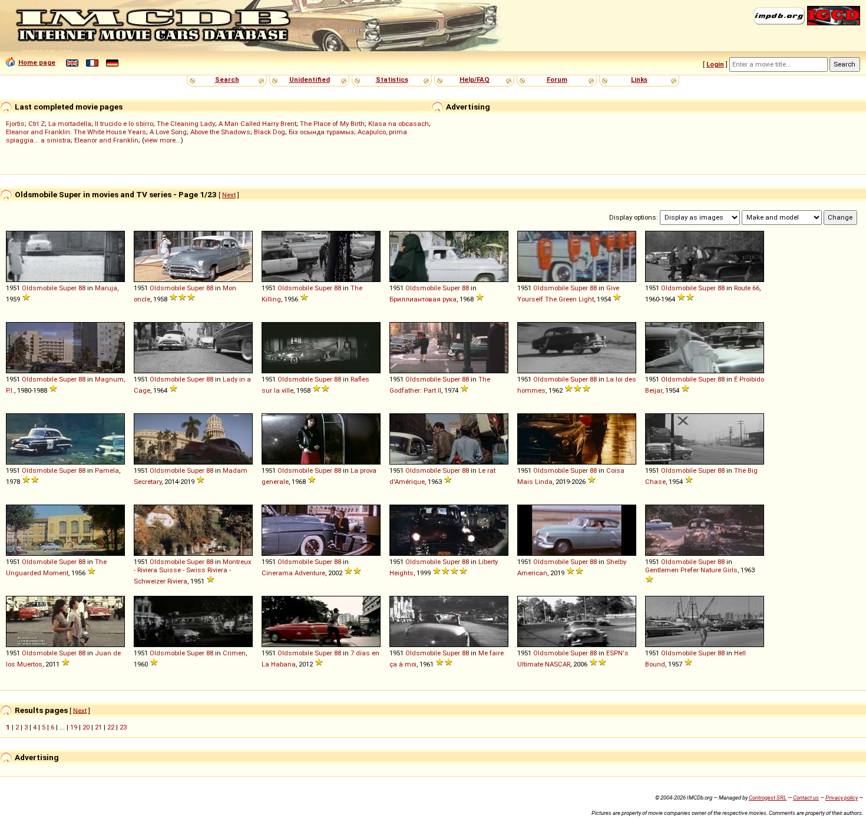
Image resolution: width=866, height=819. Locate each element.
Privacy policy (841, 797)
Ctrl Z (36, 124)
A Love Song (168, 132)
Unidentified (309, 79)
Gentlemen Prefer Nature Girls (691, 570)
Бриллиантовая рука (423, 299)
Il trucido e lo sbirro (124, 124)
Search (227, 79)
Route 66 (746, 288)
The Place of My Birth (332, 124)
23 (123, 727)
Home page (36, 62)
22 (110, 727)
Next (229, 195)
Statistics (392, 79)
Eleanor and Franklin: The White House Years (76, 132)
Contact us (806, 797)
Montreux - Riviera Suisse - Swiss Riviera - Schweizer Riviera (193, 571)
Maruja (106, 288)
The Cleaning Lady (186, 124)
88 (81, 288)
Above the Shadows (220, 132)
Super (68, 288)
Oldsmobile (39, 288)
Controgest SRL (767, 797)
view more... (162, 140)
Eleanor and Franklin (106, 140)
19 (73, 727)
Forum (557, 79)
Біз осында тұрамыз (321, 132)
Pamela (107, 470)
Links (639, 79)
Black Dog (269, 132)
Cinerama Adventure (293, 573)
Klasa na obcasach (398, 124)
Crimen (234, 653)
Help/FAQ (475, 79)
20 (86, 727)
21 (98, 727)
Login (715, 64)
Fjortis (15, 124)
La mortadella (69, 124)
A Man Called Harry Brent (257, 124)
